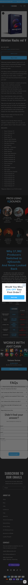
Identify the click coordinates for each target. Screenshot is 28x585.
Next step (14, 297)
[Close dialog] (24, 285)
